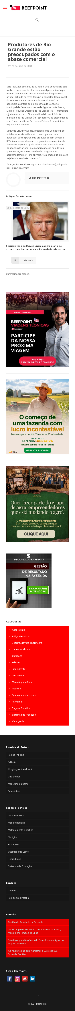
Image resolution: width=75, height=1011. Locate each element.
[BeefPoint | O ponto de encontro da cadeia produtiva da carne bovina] (28, 7)
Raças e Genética (21, 708)
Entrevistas (13, 791)
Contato (12, 890)
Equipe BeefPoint (39, 177)
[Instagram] (17, 979)
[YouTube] (25, 979)
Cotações (17, 656)
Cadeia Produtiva (21, 649)
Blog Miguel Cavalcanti (20, 769)
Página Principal (16, 754)
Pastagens (13, 844)
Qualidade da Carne (18, 851)
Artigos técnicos (20, 636)
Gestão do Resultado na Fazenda (25, 922)
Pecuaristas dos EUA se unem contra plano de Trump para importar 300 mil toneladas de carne (35, 247)
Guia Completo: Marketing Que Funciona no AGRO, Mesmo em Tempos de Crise (34, 931)
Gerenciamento (16, 815)
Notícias (16, 688)
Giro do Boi (18, 675)
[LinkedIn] (32, 979)
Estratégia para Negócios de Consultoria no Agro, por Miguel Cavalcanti (36, 942)
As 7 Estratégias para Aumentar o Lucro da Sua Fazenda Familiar (33, 952)
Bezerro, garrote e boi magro (27, 643)
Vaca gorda (18, 721)
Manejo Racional (16, 822)
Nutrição (12, 837)
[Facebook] (10, 979)
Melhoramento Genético (20, 830)
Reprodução (14, 859)
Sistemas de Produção (24, 714)
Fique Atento (18, 669)
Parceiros (17, 701)
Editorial (16, 662)
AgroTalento (18, 629)
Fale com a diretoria (18, 897)
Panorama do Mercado (24, 695)
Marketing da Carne (22, 682)
